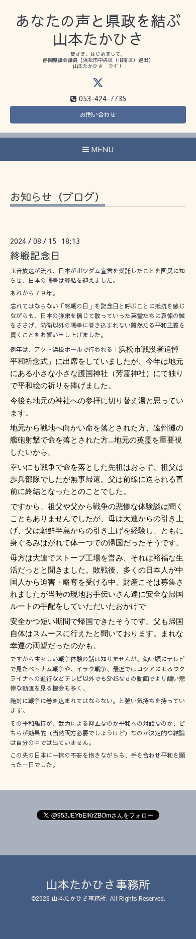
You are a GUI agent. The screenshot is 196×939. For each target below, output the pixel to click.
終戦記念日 (35, 255)
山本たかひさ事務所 (98, 884)
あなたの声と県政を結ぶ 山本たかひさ (98, 29)
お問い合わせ (98, 114)
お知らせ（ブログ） (57, 198)
